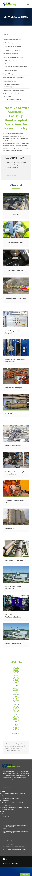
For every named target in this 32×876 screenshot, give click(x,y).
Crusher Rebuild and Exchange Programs (15, 66)
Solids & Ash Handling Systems (10, 798)
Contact (4, 813)
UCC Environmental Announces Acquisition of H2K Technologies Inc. (15, 832)
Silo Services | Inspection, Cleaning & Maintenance (14, 95)
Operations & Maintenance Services (13, 90)
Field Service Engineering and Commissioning (11, 85)
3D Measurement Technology (12, 50)
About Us (4, 811)
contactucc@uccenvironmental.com (16, 846)
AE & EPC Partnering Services (12, 99)
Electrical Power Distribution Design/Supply (11, 62)
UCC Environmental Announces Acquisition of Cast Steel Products (15, 825)
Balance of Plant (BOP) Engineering (13, 77)
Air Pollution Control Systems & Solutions (13, 793)
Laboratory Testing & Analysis (12, 46)
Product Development (9, 43)
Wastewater (5, 796)
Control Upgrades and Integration (13, 57)
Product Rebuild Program (10, 70)
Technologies (5, 800)
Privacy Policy (5, 816)
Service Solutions (6, 805)
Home (3, 791)
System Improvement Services (12, 39)
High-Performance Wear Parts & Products (13, 802)
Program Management (10, 74)
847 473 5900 (9, 844)
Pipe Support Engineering (10, 53)
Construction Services (9, 81)
